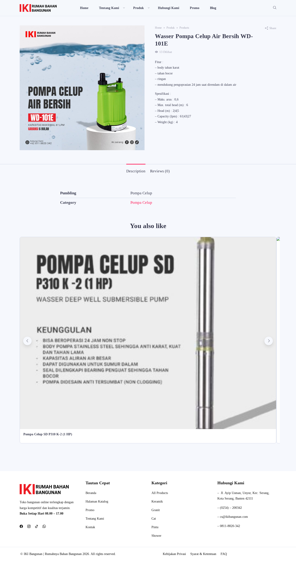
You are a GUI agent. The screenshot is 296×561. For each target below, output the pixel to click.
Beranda (91, 493)
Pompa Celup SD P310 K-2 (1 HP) (47, 434)
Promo (194, 8)
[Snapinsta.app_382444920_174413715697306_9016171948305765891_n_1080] (82, 87)
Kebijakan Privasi (174, 554)
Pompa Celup (141, 202)
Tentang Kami (95, 518)
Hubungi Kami (168, 8)
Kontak (90, 527)
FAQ (224, 554)
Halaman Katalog (97, 501)
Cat (153, 518)
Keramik (157, 501)
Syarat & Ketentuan (203, 554)
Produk (138, 8)
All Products (159, 493)
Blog (213, 8)
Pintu (154, 527)
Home (84, 8)
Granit (155, 510)
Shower (156, 535)
